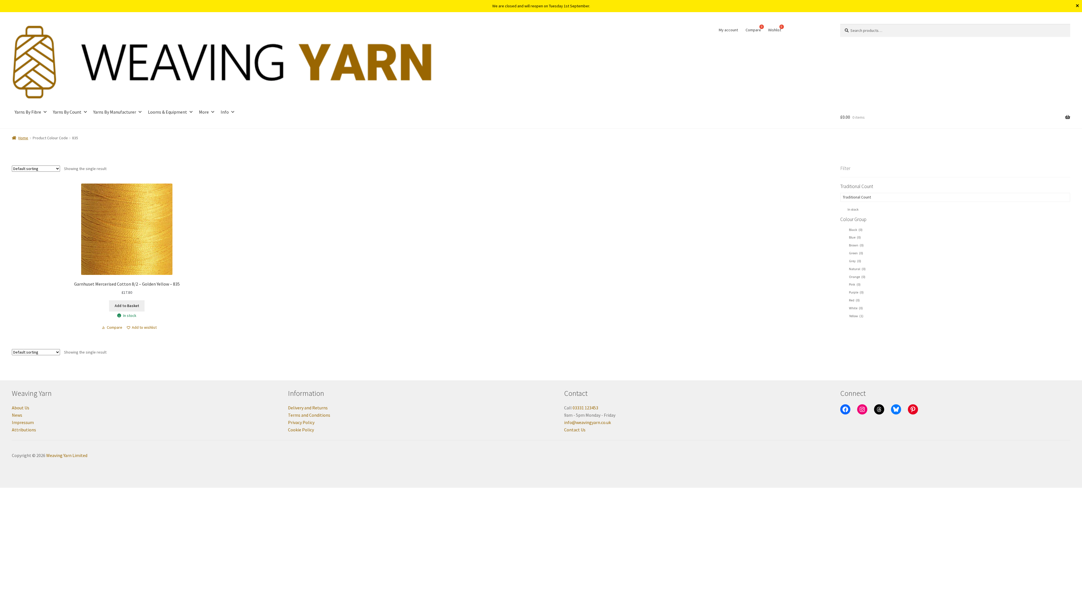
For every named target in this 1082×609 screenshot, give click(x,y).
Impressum (23, 422)
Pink (855, 284)
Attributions (24, 430)
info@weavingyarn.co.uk (587, 422)
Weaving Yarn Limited (66, 455)
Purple (856, 292)
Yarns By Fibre (28, 112)
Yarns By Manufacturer (114, 112)
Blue (855, 237)
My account (728, 29)
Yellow (856, 316)
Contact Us (575, 430)
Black (856, 230)
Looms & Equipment (167, 112)
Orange (857, 277)
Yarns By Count (67, 112)
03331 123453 (585, 408)
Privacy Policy (301, 422)
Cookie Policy (301, 430)
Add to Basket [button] (127, 305)
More (204, 112)
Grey (855, 261)
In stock (853, 209)
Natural (857, 269)
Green (856, 253)
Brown (856, 245)
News (17, 415)
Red (854, 300)
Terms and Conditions (309, 415)
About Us (20, 408)
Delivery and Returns (308, 408)
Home (23, 137)
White (856, 308)
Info (225, 112)
